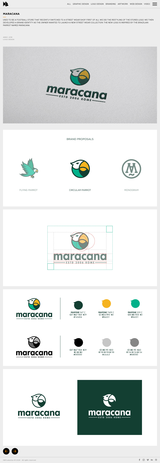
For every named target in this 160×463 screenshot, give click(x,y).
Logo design (97, 4)
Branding (111, 4)
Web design (136, 4)
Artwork (123, 4)
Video (147, 4)
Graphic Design (81, 4)
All (69, 4)
